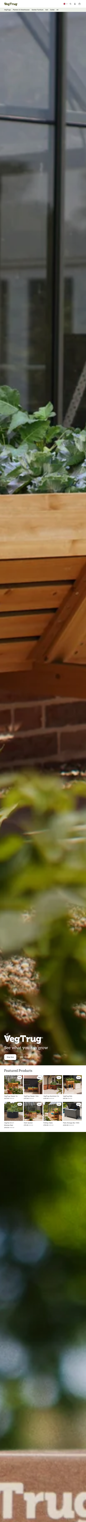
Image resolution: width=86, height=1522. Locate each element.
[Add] (59, 1091)
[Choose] (20, 1091)
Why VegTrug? (25, 1057)
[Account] (75, 3)
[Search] (70, 3)
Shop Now (10, 1057)
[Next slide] (20, 1084)
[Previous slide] (6, 1084)
